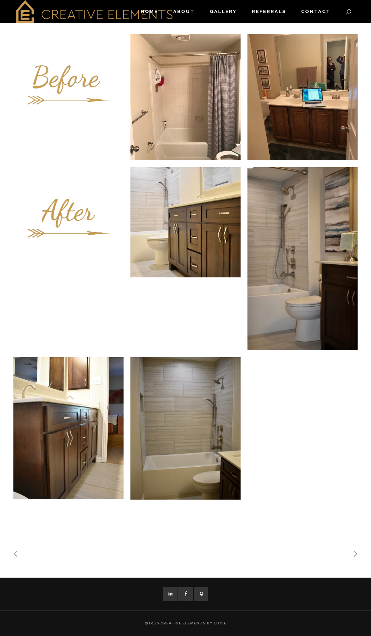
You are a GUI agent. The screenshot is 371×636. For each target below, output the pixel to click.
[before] (68, 89)
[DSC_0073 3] (185, 222)
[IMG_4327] (185, 97)
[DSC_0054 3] (302, 258)
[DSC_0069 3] (185, 428)
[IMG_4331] (302, 97)
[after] (68, 207)
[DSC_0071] (68, 428)
